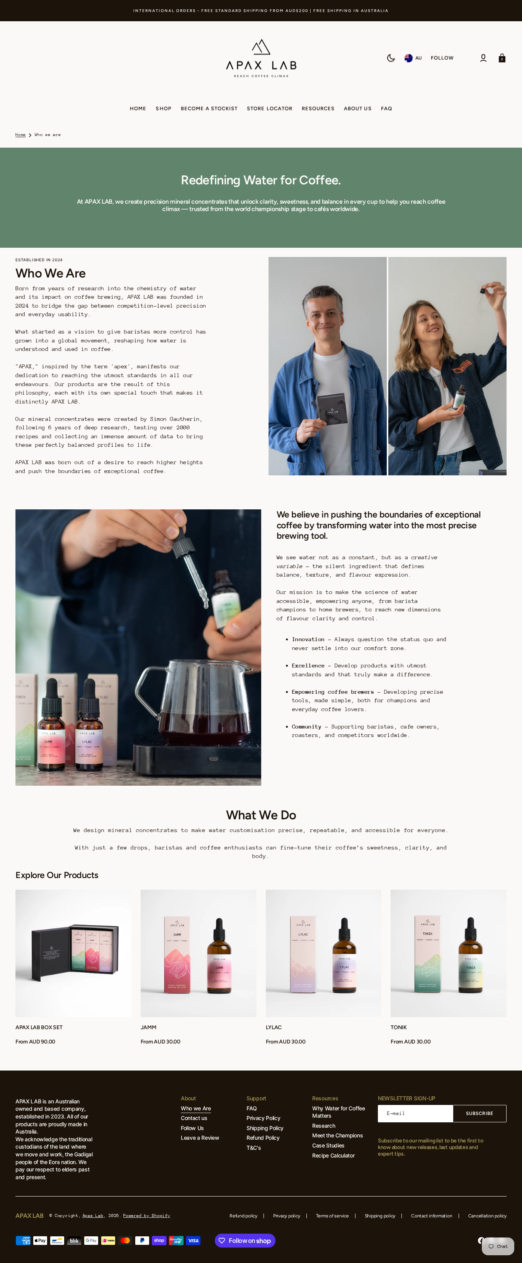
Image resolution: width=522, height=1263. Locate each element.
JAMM (148, 1027)
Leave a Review (200, 1137)
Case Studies (328, 1145)
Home (20, 134)
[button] (483, 57)
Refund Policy (263, 1137)
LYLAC (274, 1027)
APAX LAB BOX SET (39, 1027)
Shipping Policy (265, 1128)
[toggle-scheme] (391, 57)
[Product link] (73, 968)
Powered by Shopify (146, 1215)
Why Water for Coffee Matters (338, 1112)
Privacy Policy (264, 1118)
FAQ (252, 1108)
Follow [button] (442, 58)
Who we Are (196, 1108)
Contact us (194, 1118)
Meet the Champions (337, 1135)
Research (323, 1125)
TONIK (399, 1027)
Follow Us (192, 1128)
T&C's (254, 1147)
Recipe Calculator (333, 1155)
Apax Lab (93, 1215)
